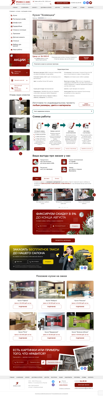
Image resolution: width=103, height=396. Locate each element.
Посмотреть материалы (63, 240)
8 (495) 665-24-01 (76, 1)
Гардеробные (17, 26)
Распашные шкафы (19, 19)
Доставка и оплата (46, 7)
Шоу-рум (57, 7)
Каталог (34, 7)
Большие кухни (26, 11)
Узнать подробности (86, 104)
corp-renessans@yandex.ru (84, 388)
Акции (75, 7)
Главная (15, 7)
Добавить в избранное (64, 388)
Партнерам (77, 377)
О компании (24, 7)
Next (20, 154)
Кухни (18, 11)
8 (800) (81, 381)
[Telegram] (84, 3)
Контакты (90, 7)
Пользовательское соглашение (60, 393)
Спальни (16, 41)
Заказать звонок (62, 2)
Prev (20, 99)
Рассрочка (66, 7)
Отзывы (82, 7)
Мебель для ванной (17, 45)
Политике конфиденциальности (44, 231)
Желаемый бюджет (60, 226)
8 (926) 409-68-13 (76, 4)
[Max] (87, 3)
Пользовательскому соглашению (58, 231)
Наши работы (17, 49)
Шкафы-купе (17, 22)
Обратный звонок (83, 384)
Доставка (46, 178)
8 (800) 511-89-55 (76, 2)
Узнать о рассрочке (71, 148)
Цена (36, 178)
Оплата (57, 178)
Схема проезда (63, 385)
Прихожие (16, 33)
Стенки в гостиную (19, 30)
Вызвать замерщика (55, 148)
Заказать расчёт (86, 58)
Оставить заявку (39, 148)
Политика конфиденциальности (43, 393)
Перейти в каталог (87, 148)
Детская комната (19, 37)
